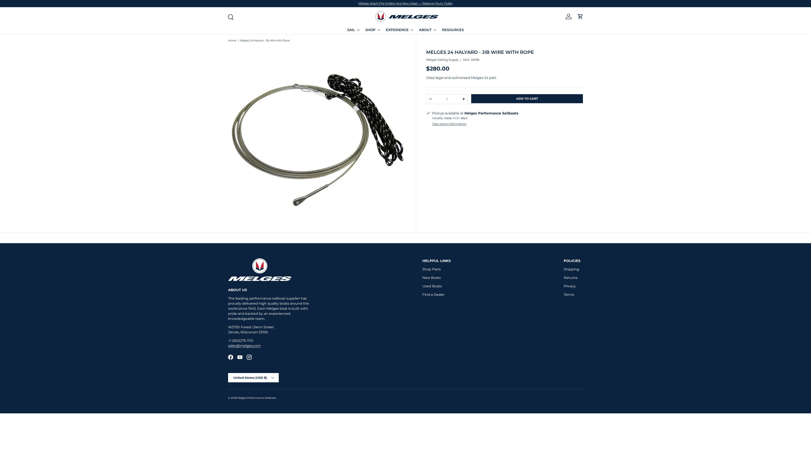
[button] (580, 16)
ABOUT (425, 30)
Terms (569, 295)
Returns (570, 278)
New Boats (431, 278)
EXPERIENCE (397, 30)
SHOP (370, 30)
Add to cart (527, 98)
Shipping (571, 269)
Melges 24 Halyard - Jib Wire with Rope (265, 40)
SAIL (351, 30)
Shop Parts (431, 269)
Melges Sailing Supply (442, 60)
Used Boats (432, 286)
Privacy (570, 286)
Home (232, 40)
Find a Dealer (433, 295)
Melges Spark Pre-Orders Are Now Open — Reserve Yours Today (405, 3)
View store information (449, 124)
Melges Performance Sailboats (257, 397)
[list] (317, 135)
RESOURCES (453, 30)
